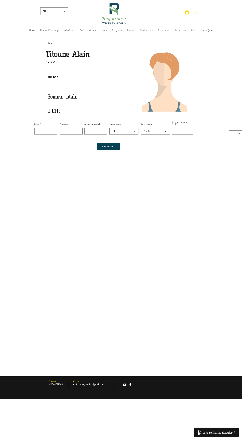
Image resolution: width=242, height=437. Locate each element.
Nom (36, 124)
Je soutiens (115, 124)
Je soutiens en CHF (179, 123)
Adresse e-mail (92, 124)
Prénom (64, 124)
